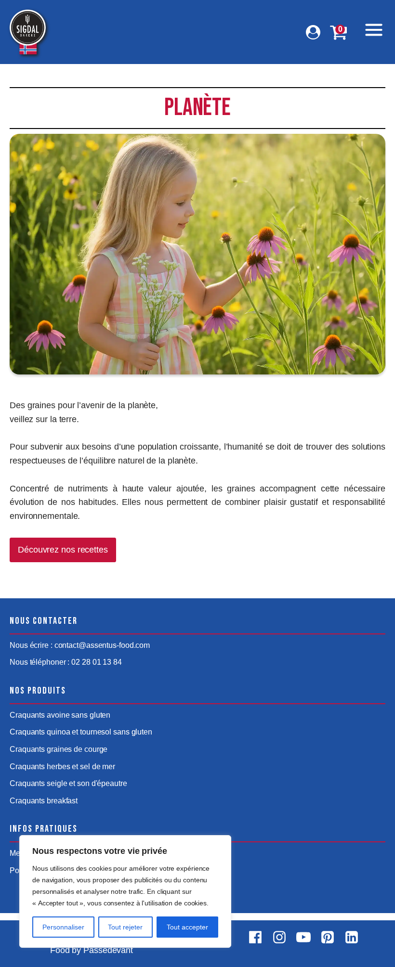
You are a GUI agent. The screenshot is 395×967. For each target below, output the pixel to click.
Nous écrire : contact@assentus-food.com (80, 645)
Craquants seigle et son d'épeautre (68, 783)
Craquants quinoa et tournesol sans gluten (81, 732)
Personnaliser (63, 927)
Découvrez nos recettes (63, 549)
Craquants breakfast (44, 801)
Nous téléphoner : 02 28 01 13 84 (66, 662)
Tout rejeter (125, 927)
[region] (125, 891)
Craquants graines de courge (58, 749)
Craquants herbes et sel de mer (62, 766)
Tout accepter (187, 927)
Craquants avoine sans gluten (60, 715)
